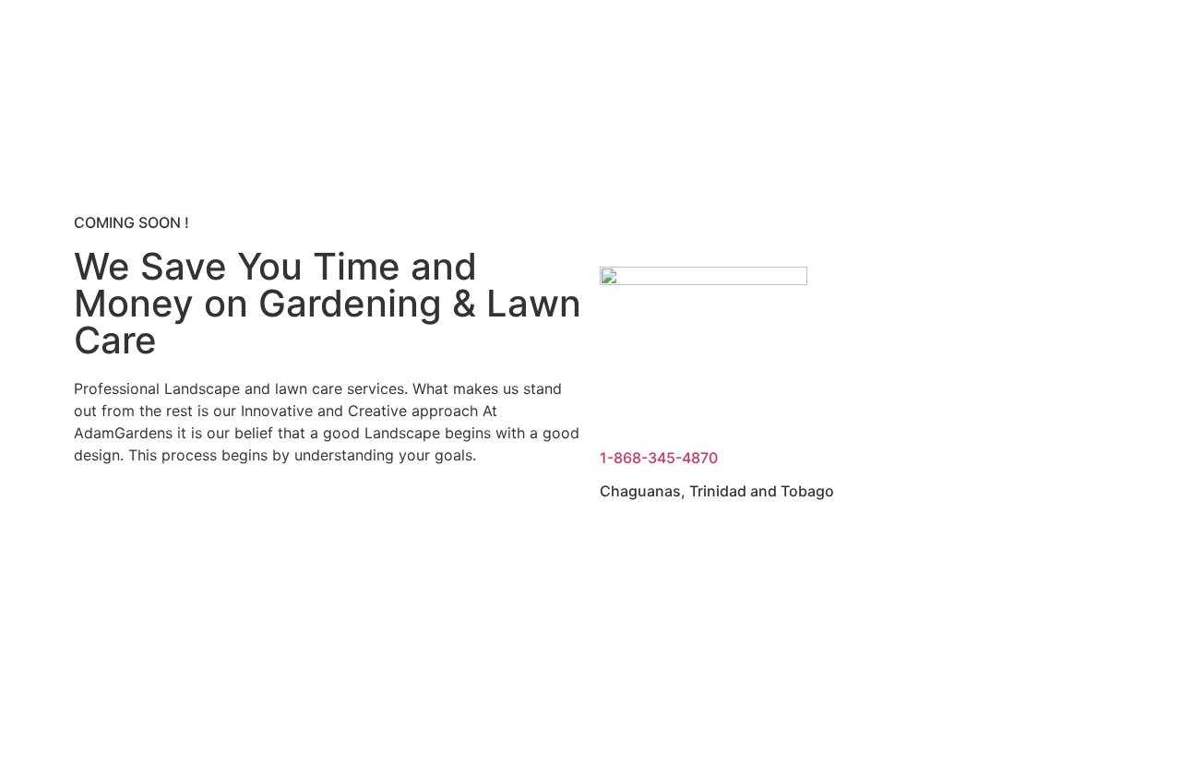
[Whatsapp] (300, 520)
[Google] (249, 520)
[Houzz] (198, 520)
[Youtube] (148, 520)
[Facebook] (97, 520)
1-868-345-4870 (659, 457)
